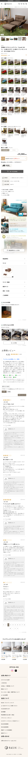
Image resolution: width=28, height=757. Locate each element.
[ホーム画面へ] (1, 6)
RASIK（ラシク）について (7, 702)
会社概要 (3, 712)
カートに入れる (13, 171)
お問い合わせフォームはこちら (8, 740)
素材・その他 (6, 291)
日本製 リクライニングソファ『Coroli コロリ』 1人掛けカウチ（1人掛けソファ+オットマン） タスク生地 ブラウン (14, 7)
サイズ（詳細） (6, 282)
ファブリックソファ (10, 6)
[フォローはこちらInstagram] (12, 671)
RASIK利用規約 (4, 724)
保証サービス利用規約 (6, 730)
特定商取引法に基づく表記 (7, 715)
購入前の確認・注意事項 (8, 189)
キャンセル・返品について (8, 191)
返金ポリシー (4, 733)
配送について (5, 193)
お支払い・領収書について (7, 686)
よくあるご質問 (6, 195)
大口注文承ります (5, 709)
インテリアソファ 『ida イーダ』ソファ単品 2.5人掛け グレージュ (6, 656)
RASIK (2, 45)
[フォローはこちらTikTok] (16, 671)
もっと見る (14, 343)
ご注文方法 (4, 683)
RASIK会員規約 (4, 727)
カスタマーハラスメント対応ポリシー (10, 721)
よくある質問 (4, 695)
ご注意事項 (5, 295)
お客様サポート (12, 388)
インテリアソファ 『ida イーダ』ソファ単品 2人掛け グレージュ (17, 656)
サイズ (4, 263)
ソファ (4, 6)
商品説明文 (5, 259)
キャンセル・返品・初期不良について (10, 692)
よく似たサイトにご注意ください (9, 705)
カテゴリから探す (5, 680)
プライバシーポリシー (6, 718)
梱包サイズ (5, 286)
